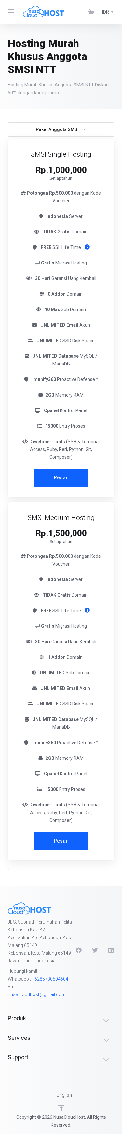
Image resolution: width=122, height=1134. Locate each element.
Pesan (61, 478)
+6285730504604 (50, 979)
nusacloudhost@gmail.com (37, 994)
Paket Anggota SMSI (57, 129)
